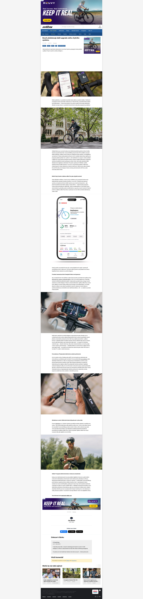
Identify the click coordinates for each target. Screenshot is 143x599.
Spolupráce (65, 596)
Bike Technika (53, 30)
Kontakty (59, 596)
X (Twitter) (72, 531)
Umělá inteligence (62, 45)
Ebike (53, 45)
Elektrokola (61, 30)
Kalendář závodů (75, 30)
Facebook (64, 531)
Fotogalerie (83, 30)
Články (67, 30)
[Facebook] (95, 596)
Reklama (44, 596)
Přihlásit (67, 560)
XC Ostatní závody (55, 582)
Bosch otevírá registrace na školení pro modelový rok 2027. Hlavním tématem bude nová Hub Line (91, 580)
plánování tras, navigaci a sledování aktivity (61, 279)
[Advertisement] (71, 62)
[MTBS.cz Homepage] (47, 27)
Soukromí (54, 596)
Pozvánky (94, 582)
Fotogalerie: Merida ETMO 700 (70, 580)
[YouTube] (100, 596)
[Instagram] (97, 596)
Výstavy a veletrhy (72, 34)
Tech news (53, 34)
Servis (80, 34)
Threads (80, 531)
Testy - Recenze (45, 34)
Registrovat (74, 560)
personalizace (84, 359)
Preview (59, 34)
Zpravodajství (45, 30)
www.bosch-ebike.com (66, 495)
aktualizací (58, 423)
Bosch (49, 45)
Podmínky (49, 596)
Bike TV (90, 30)
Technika (73, 581)
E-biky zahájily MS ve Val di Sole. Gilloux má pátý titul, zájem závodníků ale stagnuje (51, 580)
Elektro (44, 45)
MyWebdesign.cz (51, 593)
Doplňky (65, 34)
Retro (90, 34)
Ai (56, 45)
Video (85, 34)
